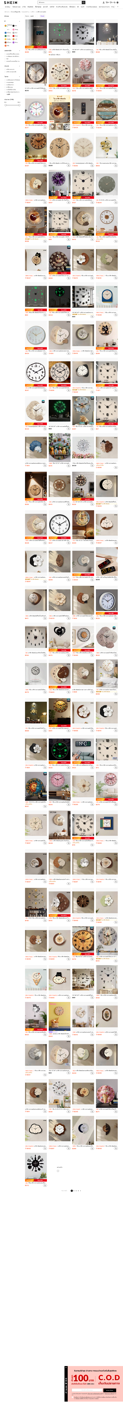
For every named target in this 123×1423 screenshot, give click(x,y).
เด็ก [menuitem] (78, 7)
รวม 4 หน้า (64, 1190)
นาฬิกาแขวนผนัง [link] (41, 12)
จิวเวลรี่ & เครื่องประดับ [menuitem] (62, 7)
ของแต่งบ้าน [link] (25, 12)
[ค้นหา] (83, 2)
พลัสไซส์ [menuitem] (52, 7)
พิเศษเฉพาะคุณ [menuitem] (16, 7)
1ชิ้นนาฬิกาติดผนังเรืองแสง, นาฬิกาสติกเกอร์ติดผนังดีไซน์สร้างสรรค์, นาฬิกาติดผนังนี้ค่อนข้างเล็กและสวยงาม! (36, 312)
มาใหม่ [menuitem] (24, 7)
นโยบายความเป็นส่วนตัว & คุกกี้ (95, 1393)
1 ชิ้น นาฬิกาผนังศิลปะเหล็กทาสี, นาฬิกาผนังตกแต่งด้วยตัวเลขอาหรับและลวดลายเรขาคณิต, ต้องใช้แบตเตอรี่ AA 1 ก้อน (83, 652)
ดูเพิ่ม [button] (9, 94)
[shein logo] (10, 2)
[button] (114, 2)
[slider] (5, 105)
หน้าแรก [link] (7, 12)
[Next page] (80, 1191)
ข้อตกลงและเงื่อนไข (109, 1393)
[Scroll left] (115, 7)
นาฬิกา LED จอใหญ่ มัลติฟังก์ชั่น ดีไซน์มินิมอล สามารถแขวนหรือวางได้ (107, 577)
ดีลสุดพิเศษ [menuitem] (30, 7)
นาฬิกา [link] (33, 12)
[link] (107, 2)
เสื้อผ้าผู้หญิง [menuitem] (38, 7)
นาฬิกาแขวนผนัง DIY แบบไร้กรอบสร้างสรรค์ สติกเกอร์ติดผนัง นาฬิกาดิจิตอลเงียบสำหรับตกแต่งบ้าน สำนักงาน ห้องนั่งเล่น (107, 388)
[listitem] (36, 37)
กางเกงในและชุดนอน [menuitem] (91, 7)
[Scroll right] (117, 7)
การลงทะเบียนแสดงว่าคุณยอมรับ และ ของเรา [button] (94, 1394)
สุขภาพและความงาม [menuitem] (104, 7)
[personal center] (104, 2)
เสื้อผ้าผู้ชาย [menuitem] (72, 7)
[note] (36, 47)
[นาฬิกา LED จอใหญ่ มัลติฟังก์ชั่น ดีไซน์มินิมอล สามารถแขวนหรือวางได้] (107, 561)
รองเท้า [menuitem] (82, 7)
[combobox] (30, 16)
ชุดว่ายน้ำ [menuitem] (45, 7)
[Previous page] (70, 1191)
